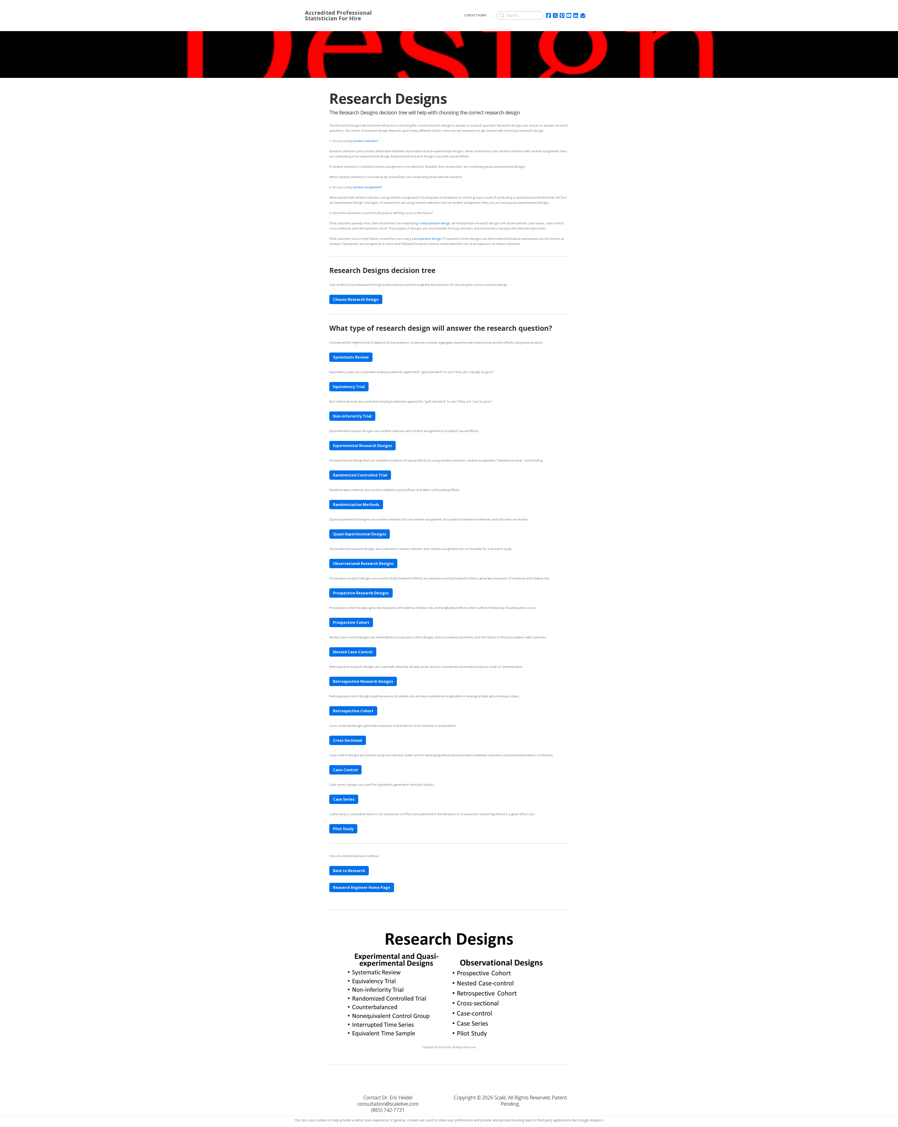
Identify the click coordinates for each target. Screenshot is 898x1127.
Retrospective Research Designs (363, 681)
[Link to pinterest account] (562, 15)
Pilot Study (343, 828)
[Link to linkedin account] (575, 15)
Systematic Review (351, 357)
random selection (364, 141)
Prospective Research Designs (361, 593)
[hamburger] (404, 14)
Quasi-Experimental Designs (359, 534)
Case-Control (345, 769)
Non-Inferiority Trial (352, 416)
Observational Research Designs (363, 563)
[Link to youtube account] (568, 15)
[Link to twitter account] (555, 15)
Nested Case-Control (353, 651)
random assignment (366, 187)
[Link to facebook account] (548, 15)
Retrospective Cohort (353, 710)
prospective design (427, 238)
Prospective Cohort (351, 622)
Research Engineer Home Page (361, 887)
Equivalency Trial (349, 386)
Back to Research (349, 870)
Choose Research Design (356, 299)
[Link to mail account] (583, 15)
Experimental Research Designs (362, 445)
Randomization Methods (356, 504)
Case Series (344, 799)
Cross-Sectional (347, 740)
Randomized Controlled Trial (360, 475)
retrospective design (435, 223)
